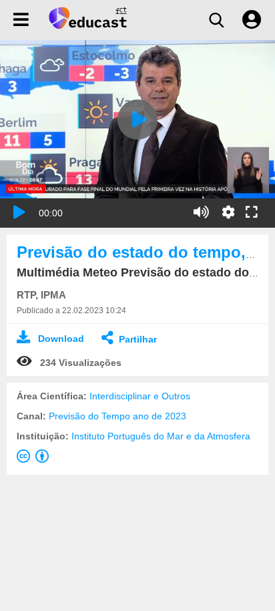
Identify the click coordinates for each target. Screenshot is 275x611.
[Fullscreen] (252, 213)
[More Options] (228, 212)
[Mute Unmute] (201, 212)
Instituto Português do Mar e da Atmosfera (160, 436)
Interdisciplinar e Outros (139, 396)
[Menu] (21, 20)
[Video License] (35, 458)
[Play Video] (137, 119)
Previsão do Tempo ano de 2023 (117, 416)
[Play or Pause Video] (19, 212)
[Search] (216, 20)
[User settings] (252, 20)
